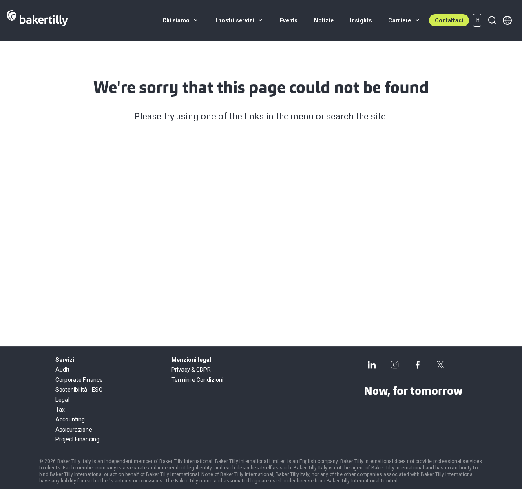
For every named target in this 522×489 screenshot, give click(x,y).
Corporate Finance (79, 380)
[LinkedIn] (372, 365)
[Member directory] (507, 20)
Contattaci (449, 20)
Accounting (70, 419)
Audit (62, 369)
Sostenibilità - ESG (78, 389)
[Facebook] (417, 365)
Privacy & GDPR (191, 369)
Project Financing (77, 439)
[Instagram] (395, 365)
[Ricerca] (491, 20)
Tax (60, 409)
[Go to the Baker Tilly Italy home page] (37, 20)
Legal (62, 399)
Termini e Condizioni (197, 380)
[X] (440, 365)
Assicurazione (73, 429)
